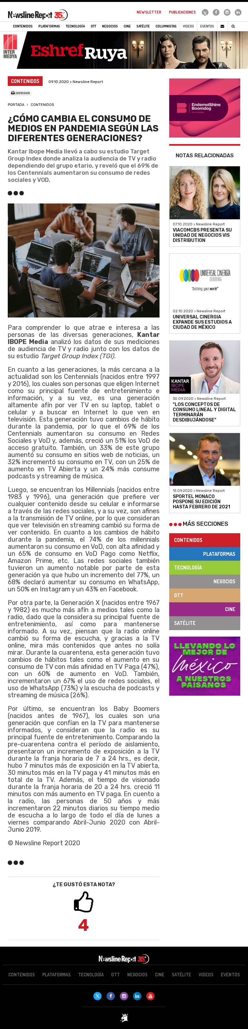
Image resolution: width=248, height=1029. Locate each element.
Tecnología (188, 567)
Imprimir (22, 93)
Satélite (185, 623)
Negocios (224, 581)
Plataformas (219, 554)
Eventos (207, 26)
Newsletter (149, 12)
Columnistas (166, 26)
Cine (230, 609)
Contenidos (42, 105)
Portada (16, 105)
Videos (188, 26)
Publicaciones (182, 12)
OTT (178, 595)
